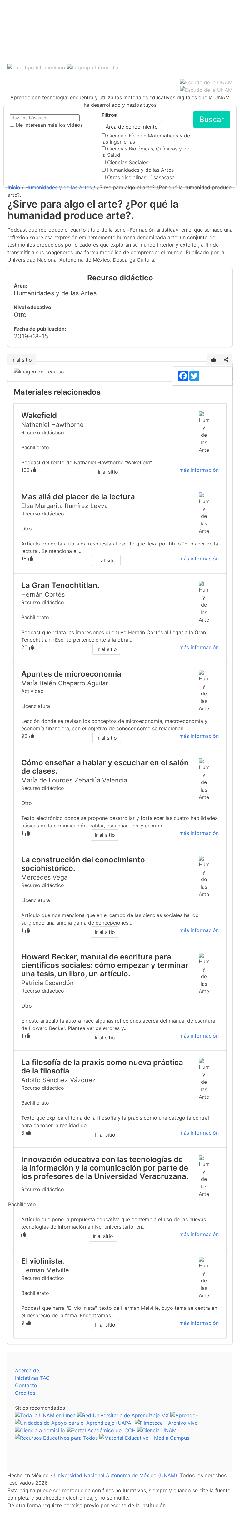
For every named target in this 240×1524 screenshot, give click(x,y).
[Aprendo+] (184, 1415)
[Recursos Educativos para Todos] (56, 1438)
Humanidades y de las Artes (140, 170)
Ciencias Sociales (127, 162)
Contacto (26, 1385)
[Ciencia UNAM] (157, 1430)
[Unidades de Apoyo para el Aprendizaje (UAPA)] (74, 1423)
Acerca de (27, 1370)
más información (199, 470)
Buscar (211, 119)
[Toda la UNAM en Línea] (45, 1415)
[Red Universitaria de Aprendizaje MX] (123, 1415)
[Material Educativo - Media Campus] (144, 1438)
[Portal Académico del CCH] (101, 1430)
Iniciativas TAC (32, 1378)
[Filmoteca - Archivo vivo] (166, 1423)
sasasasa (164, 177)
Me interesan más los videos (49, 125)
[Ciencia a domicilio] (40, 1430)
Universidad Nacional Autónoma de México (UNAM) (115, 1475)
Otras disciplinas (126, 177)
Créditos (25, 1393)
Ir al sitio (22, 360)
